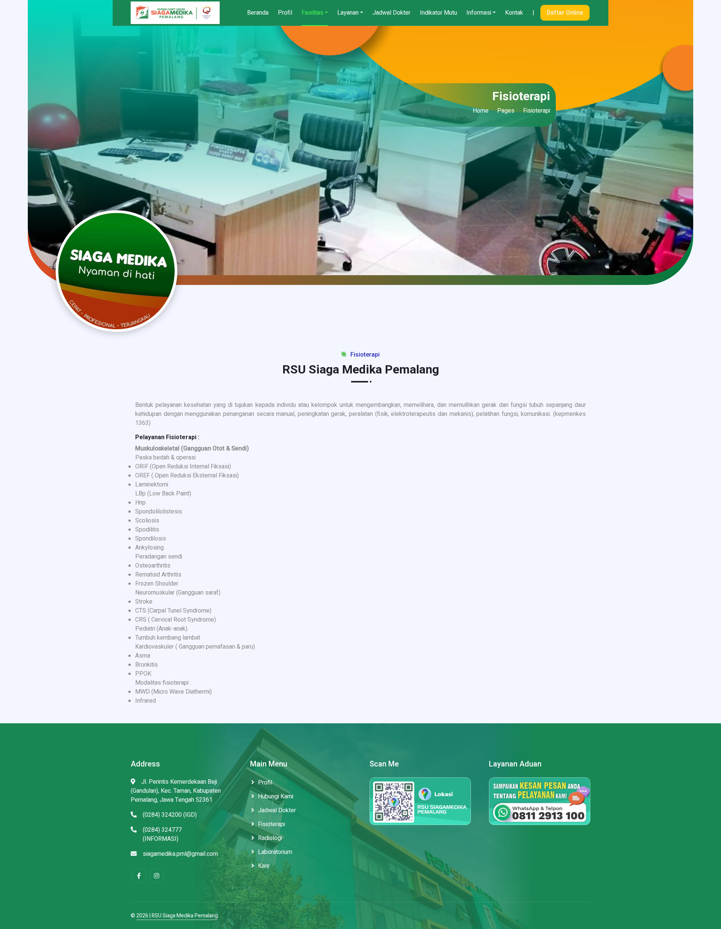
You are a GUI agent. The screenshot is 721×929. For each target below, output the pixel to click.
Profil (285, 12)
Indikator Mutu (438, 12)
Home (481, 110)
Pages (505, 110)
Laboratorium (275, 852)
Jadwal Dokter (391, 12)
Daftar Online (565, 12)
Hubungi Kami (275, 796)
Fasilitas (312, 12)
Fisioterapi (271, 824)
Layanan (348, 12)
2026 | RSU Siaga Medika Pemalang (177, 916)
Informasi (478, 12)
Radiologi (270, 838)
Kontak (514, 12)
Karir (264, 865)
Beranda (257, 12)
